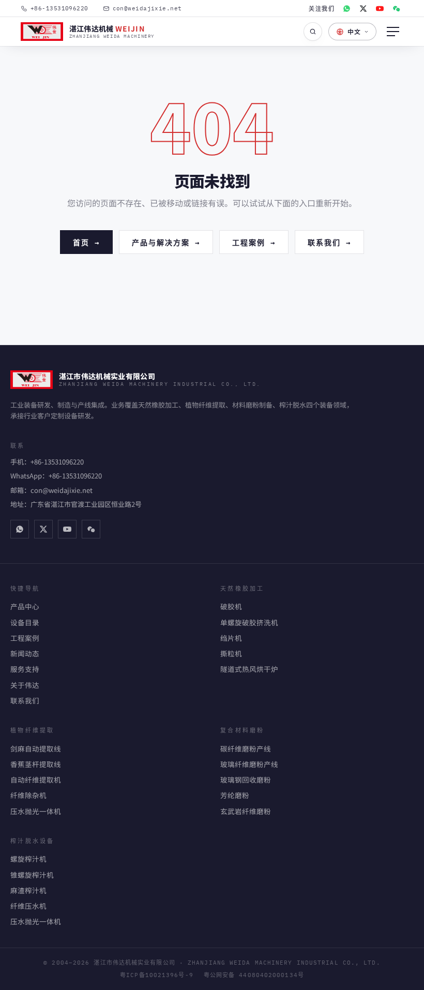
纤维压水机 (28, 906)
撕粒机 (231, 653)
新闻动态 (24, 653)
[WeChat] (396, 8)
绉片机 (231, 638)
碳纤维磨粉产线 (245, 748)
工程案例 (254, 242)
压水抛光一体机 (35, 811)
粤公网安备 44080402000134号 (254, 975)
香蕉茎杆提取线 (35, 764)
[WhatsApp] (346, 8)
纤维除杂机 (28, 795)
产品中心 (24, 606)
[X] (363, 8)
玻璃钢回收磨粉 (245, 779)
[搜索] (313, 31)
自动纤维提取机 (35, 779)
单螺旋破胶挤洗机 (249, 622)
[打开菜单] (393, 31)
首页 (86, 242)
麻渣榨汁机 (28, 890)
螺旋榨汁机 (28, 858)
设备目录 (24, 622)
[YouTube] (379, 8)
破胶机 (231, 606)
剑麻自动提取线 (35, 748)
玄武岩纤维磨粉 (245, 811)
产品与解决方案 (166, 242)
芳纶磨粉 (234, 795)
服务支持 (24, 669)
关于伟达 (24, 685)
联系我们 (329, 242)
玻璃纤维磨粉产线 (249, 764)
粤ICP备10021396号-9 (156, 975)
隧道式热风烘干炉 (249, 669)
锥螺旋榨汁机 (32, 874)
